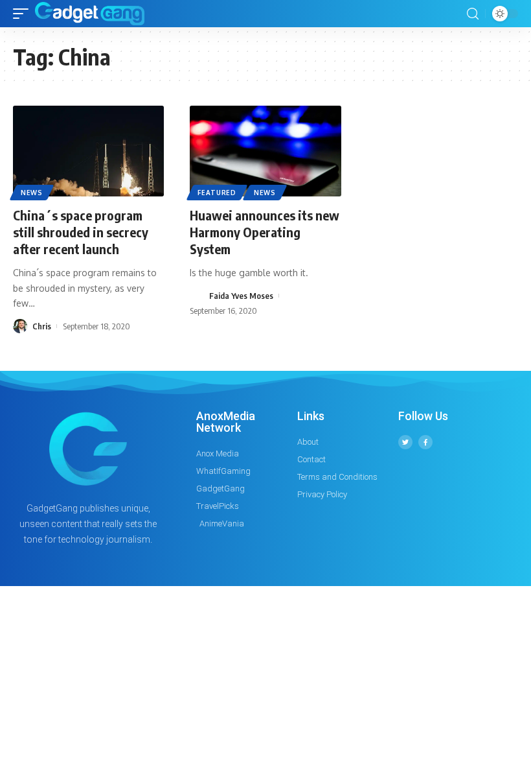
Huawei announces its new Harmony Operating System (264, 232)
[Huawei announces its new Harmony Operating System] (265, 151)
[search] (473, 14)
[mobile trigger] (24, 13)
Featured (217, 192)
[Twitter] (405, 442)
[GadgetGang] (89, 13)
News (32, 192)
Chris (41, 326)
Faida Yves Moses (241, 295)
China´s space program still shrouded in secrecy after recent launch (80, 232)
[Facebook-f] (425, 442)
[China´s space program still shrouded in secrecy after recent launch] (88, 151)
